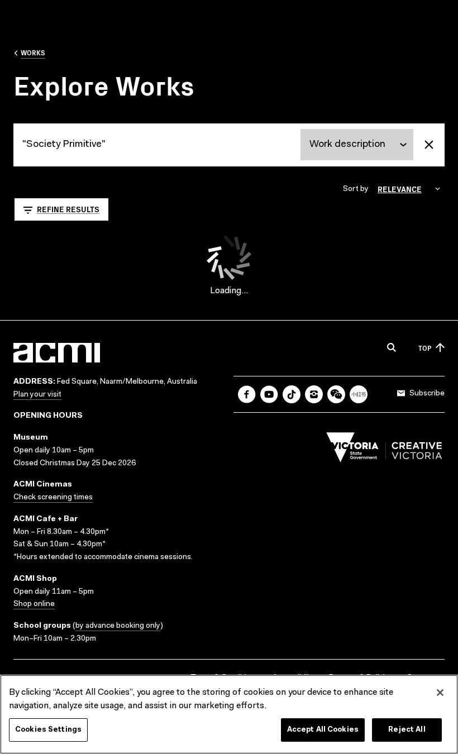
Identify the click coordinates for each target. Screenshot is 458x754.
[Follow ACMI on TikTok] (291, 394)
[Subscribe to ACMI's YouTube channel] (269, 394)
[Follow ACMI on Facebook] (247, 394)
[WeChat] (336, 394)
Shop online (34, 604)
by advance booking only (117, 626)
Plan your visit (37, 395)
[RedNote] (359, 394)
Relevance (400, 188)
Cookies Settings (48, 729)
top (424, 347)
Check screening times (53, 498)
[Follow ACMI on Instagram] (314, 394)
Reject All (406, 729)
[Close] (440, 692)
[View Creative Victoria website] (384, 450)
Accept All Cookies (323, 729)
